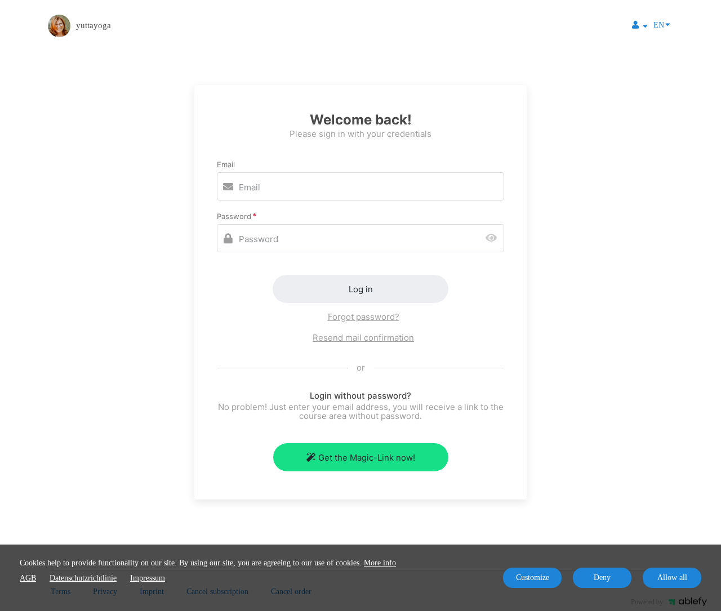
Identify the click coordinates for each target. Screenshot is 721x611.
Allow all (672, 577)
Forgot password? (363, 316)
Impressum (147, 578)
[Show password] (493, 238)
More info (380, 563)
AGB (28, 578)
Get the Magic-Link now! (366, 457)
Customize (532, 577)
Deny (602, 577)
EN (658, 25)
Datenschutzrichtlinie (83, 578)
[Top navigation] (640, 26)
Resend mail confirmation (363, 337)
